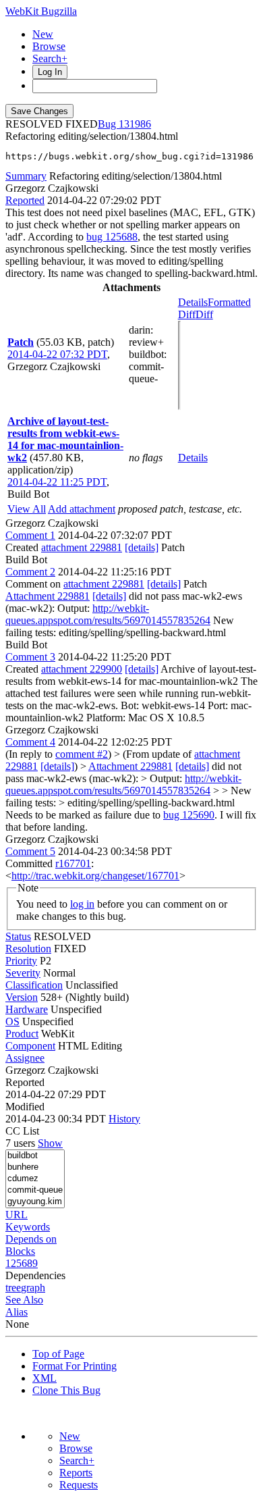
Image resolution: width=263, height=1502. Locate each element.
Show (50, 1143)
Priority (21, 960)
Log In (50, 72)
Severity (22, 973)
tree (13, 1287)
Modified (25, 1106)
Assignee (25, 1058)
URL (16, 1214)
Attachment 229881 (47, 596)
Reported (25, 200)
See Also (24, 1299)
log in (82, 904)
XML (44, 1378)
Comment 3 (30, 657)
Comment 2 (30, 571)
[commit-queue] (35, 1190)
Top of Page (58, 1353)
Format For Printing (74, 1366)
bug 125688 (112, 236)
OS (12, 1021)
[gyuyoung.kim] (35, 1202)
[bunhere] (35, 1167)
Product (21, 1033)
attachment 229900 (81, 669)
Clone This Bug (66, 1390)
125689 (21, 1263)
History (124, 1118)
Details (193, 302)
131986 (135, 124)
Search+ (49, 58)
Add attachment (81, 509)
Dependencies (35, 1275)
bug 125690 (188, 815)
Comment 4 (30, 742)
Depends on (31, 1239)
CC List (22, 1131)
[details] (141, 547)
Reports (75, 1472)
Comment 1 (30, 535)
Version (21, 997)
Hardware (26, 1009)
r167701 (73, 863)
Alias (16, 1312)
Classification (34, 985)
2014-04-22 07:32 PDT (57, 354)
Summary (26, 176)
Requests (78, 1485)
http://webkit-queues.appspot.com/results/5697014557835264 (107, 614)
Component (30, 1046)
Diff (204, 314)
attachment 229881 (81, 547)
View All (26, 509)
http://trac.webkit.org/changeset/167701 (95, 875)
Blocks (20, 1251)
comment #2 (81, 754)
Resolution (28, 948)
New (42, 34)
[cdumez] (35, 1179)
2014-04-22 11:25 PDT (57, 482)
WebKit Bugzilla (41, 11)
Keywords (27, 1227)
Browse (48, 46)
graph (33, 1287)
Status (18, 936)
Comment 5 (30, 851)
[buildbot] (35, 1156)
